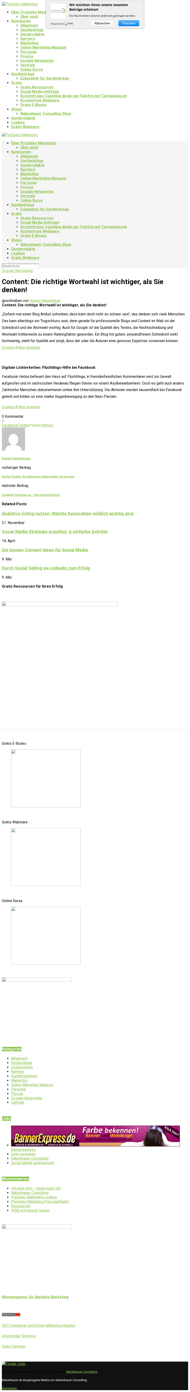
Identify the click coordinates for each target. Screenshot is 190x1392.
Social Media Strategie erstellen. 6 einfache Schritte (55, 531)
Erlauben (129, 23)
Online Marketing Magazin (43, 47)
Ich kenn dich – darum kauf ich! (36, 1188)
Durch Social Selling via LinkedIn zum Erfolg (46, 568)
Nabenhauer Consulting (29, 1158)
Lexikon (18, 122)
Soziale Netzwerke (37, 60)
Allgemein (29, 25)
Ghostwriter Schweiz (18, 1336)
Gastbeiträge (32, 30)
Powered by (57, 23)
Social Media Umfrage (39, 91)
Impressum (9, 1388)
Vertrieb (27, 65)
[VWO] (69, 23)
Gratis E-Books (33, 105)
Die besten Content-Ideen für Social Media (45, 550)
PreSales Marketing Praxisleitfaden (40, 1201)
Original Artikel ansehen (21, 347)
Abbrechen (102, 23)
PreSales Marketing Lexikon (34, 1197)
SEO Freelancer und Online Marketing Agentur (38, 1325)
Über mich (29, 16)
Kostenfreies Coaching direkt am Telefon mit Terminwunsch (73, 96)
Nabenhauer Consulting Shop (45, 113)
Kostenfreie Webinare (39, 100)
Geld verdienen (23, 1154)
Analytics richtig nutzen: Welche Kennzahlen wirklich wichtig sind (67, 513)
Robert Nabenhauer (45, 300)
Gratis (16, 83)
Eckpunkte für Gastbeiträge (44, 78)
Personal (28, 52)
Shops (16, 109)
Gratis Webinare (25, 127)
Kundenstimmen (24, 1076)
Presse (26, 56)
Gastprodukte (32, 34)
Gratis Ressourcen (36, 87)
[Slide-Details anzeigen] (46, 806)
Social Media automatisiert (32, 1163)
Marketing (29, 43)
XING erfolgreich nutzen (30, 1210)
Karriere (27, 38)
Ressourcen (21, 1206)
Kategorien (21, 21)
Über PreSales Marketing (33, 12)
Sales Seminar (13, 1346)
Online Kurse (31, 69)
